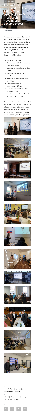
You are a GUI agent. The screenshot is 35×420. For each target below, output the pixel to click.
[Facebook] (6, 409)
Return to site (10, 1)
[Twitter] (12, 409)
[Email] (25, 409)
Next (5, 395)
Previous (6, 387)
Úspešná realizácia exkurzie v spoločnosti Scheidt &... (15, 390)
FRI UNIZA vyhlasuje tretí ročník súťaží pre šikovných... (16, 398)
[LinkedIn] (18, 409)
